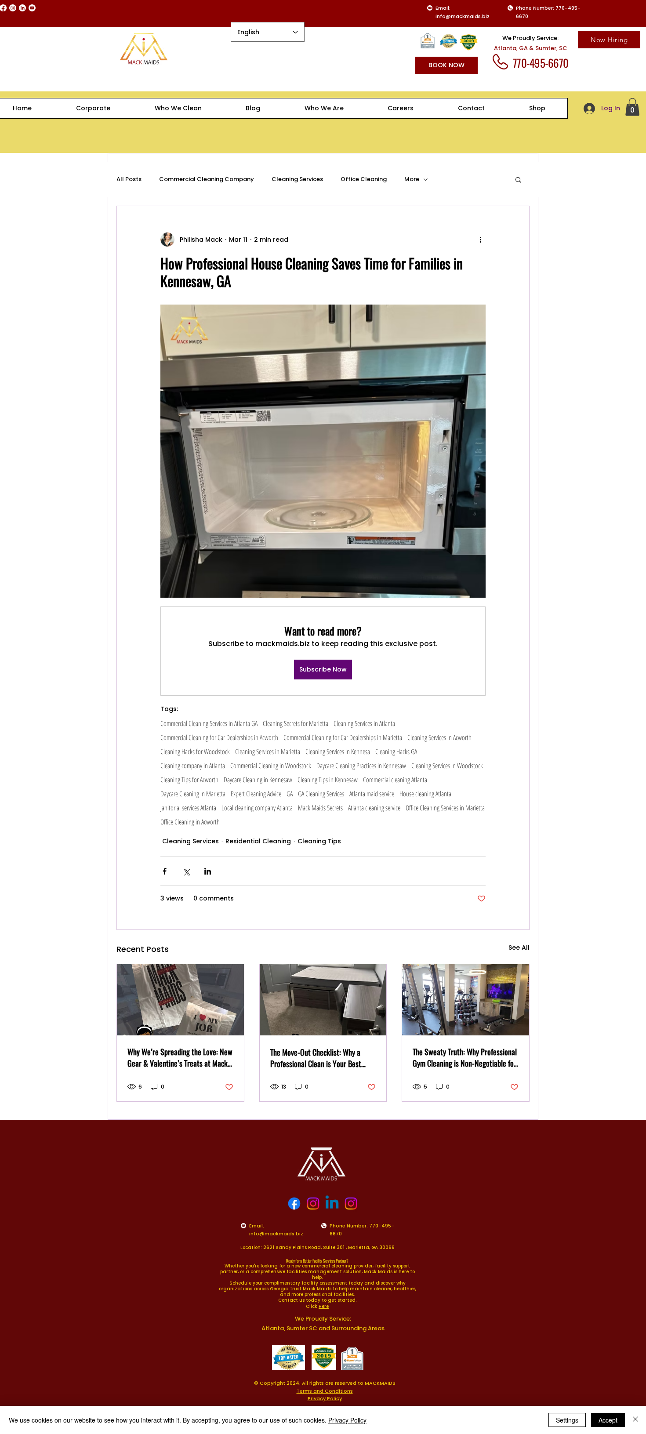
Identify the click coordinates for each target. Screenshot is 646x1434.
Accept (608, 1420)
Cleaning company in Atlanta (192, 765)
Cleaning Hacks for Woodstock (195, 751)
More (411, 179)
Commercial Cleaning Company (206, 179)
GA (290, 793)
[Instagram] (12, 7)
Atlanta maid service (371, 793)
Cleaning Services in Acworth (439, 737)
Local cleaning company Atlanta (257, 807)
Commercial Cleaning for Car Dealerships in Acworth (219, 737)
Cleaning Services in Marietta (267, 751)
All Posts (129, 179)
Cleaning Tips (319, 841)
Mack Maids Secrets (320, 807)
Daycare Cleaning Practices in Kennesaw (361, 765)
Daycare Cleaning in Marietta (192, 793)
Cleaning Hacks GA (396, 751)
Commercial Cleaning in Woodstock (270, 765)
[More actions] (480, 239)
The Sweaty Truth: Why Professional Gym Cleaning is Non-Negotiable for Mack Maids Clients (465, 1057)
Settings (567, 1420)
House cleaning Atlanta (425, 793)
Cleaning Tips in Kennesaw (328, 779)
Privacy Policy (347, 1420)
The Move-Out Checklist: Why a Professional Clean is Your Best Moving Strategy (315, 1057)
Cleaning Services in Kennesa (337, 751)
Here (324, 1306)
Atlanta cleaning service (374, 807)
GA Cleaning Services (321, 793)
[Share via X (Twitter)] (186, 871)
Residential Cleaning (258, 841)
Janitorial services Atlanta (188, 807)
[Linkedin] (332, 1203)
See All (519, 947)
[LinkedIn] (22, 7)
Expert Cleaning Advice (256, 793)
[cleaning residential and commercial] (180, 999)
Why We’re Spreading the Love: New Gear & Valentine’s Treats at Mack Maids (179, 1057)
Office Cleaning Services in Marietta (445, 807)
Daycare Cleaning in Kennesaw (258, 779)
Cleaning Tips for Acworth (189, 779)
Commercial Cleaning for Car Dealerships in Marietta (342, 737)
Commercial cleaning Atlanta (395, 779)
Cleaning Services (297, 179)
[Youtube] (32, 7)
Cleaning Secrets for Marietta (295, 723)
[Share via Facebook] (164, 871)
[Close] (635, 1420)
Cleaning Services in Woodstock (447, 765)
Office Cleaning (364, 179)
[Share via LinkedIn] (207, 871)
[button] (632, 107)
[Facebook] (294, 1203)
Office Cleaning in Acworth (190, 821)
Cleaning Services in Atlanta (364, 723)
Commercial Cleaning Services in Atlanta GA (209, 723)
